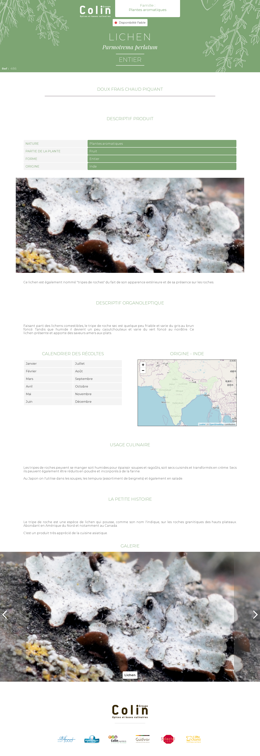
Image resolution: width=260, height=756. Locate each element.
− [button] (143, 370)
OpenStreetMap (216, 424)
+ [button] (143, 364)
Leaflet (202, 424)
